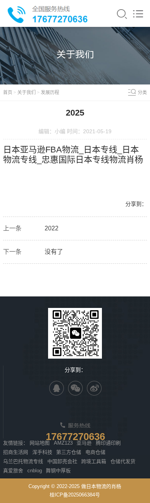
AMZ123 (63, 443)
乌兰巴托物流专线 (23, 461)
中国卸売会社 (62, 461)
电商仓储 (95, 452)
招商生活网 (15, 452)
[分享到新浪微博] (94, 388)
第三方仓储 (68, 452)
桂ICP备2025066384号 (75, 495)
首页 (7, 92)
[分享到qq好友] (56, 388)
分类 (142, 92)
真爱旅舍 (13, 470)
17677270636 (75, 436)
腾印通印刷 (108, 443)
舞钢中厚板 (58, 470)
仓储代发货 (122, 461)
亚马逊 (84, 443)
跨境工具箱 (93, 461)
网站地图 (40, 443)
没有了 (54, 251)
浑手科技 (42, 452)
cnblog (34, 470)
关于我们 (26, 92)
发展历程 (50, 92)
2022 (51, 228)
